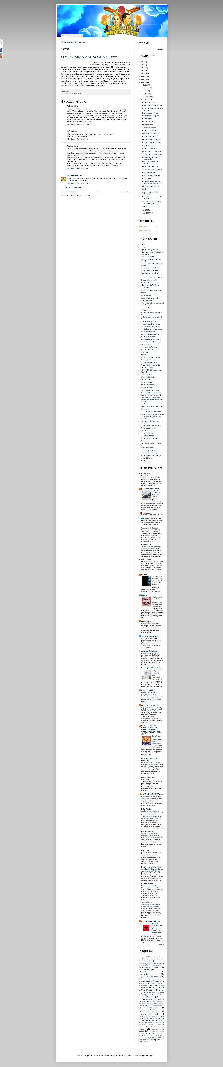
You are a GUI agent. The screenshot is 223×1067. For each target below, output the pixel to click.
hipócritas (149, 999)
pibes (159, 1024)
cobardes (158, 967)
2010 (143, 73)
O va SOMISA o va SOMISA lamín (89, 56)
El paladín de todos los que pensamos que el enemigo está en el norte (152, 399)
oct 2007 (146, 91)
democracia (142, 983)
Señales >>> (145, 595)
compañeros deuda (145, 977)
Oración (143, 293)
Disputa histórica (146, 458)
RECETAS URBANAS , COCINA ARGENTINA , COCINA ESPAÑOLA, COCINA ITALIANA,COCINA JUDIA (151, 730)
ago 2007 (146, 97)
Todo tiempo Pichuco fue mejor (153, 169)
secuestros (158, 1035)
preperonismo (156, 1029)
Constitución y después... (151, 116)
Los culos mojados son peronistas (152, 414)
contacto (78, 36)
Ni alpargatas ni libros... (150, 113)
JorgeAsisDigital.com (149, 651)
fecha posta (73, 93)
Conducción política (147, 387)
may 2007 (146, 213)
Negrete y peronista (147, 349)
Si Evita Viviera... (148, 122)
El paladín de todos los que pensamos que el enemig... (152, 182)
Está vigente (146, 178)
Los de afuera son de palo (151, 151)
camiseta (161, 963)
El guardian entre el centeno (150, 298)
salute (150, 1035)
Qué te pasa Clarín (148, 831)
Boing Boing (145, 474)
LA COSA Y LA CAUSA (149, 705)
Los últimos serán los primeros (151, 342)
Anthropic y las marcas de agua (151, 547)
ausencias (153, 959)
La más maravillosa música (150, 324)
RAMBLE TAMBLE (148, 690)
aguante (148, 956)
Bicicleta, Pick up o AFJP (149, 270)
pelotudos (142, 1024)
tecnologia (151, 1037)
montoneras (142, 1014)
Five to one (144, 409)
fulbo (163, 995)
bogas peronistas (145, 961)
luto (148, 1010)
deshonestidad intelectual (150, 921)
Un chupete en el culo (148, 360)
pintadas (141, 1027)
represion (152, 1033)
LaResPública (146, 809)
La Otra (144, 574)
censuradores (157, 965)
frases (149, 995)
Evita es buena (147, 125)
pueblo (141, 1031)
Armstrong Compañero (149, 377)
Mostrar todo (161, 944)
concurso (142, 979)
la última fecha (146, 623)
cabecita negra (151, 963)
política (159, 1027)
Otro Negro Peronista (149, 133)
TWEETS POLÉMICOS (148, 515)
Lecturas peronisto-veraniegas (150, 1007)
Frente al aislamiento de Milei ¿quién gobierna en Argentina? (156, 494)
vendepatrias (155, 1040)
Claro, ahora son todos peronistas (152, 277)
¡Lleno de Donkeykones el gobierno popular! (151, 202)
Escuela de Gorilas (147, 367)
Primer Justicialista (147, 448)
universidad (142, 1040)
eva (160, 987)
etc (153, 987)
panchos (160, 1020)
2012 (143, 68)
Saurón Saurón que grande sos (152, 329)
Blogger (150, 1055)
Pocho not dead (146, 300)
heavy (160, 997)
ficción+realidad (148, 993)
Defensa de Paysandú (150, 130)
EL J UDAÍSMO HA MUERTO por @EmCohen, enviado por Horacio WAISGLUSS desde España (151, 709)
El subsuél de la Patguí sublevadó (150, 158)
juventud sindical (157, 1005)
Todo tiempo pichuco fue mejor (151, 395)
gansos (143, 997)
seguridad (141, 1037)
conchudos (157, 977)
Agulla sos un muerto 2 (149, 450)
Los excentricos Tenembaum (151, 290)
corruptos (158, 981)
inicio (64, 36)
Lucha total (144, 430)
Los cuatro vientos (147, 382)
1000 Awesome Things (149, 636)
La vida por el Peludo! (150, 166)
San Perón (146, 206)
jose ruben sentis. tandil (150, 489)
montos (156, 1014)
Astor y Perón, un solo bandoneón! (150, 193)
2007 (143, 82)
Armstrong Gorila (146, 374)
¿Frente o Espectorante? (151, 186)
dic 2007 (146, 85)
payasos (158, 1022)
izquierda (142, 1001)
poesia (150, 1027)
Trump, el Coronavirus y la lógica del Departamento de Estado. (157, 926)
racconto (162, 1031)
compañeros (146, 974)
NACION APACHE (147, 884)
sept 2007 (146, 94)
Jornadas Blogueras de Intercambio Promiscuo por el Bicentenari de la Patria (151, 1003)
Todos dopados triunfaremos (151, 392)
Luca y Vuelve (145, 344)
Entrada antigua (125, 192)
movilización (143, 1016)
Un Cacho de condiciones (151, 142)
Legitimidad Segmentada (149, 250)
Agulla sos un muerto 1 (149, 453)
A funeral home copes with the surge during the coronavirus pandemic (150, 906)
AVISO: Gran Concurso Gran (152, 105)
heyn (140, 999)
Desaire (143, 460)
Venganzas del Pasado (149, 528)
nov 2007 (146, 88)
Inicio (98, 192)
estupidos (144, 987)
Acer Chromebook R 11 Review (151, 871)
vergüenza (142, 1042)
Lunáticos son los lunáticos (151, 139)
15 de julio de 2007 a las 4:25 (77, 183)
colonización (144, 970)
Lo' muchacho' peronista (149, 438)
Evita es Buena (146, 379)
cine (140, 967)
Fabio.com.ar (146, 559)
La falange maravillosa (149, 321)
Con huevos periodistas (149, 362)
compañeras (143, 972)
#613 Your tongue (147, 638)
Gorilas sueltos (146, 295)
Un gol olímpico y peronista (150, 365)
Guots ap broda (146, 287)
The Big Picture (147, 902)
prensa (141, 1029)
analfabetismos (143, 959)
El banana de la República (150, 285)
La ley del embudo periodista (151, 357)
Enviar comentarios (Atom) (80, 195)
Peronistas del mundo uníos (150, 326)
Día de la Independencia (151, 175)
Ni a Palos (145, 850)
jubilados (147, 1005)
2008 (143, 79)
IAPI (142, 441)
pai (153, 1020)
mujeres (154, 1016)
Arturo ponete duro (147, 256)
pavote (150, 1022)
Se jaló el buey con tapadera (151, 411)
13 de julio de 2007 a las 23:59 (78, 124)
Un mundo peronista (148, 428)
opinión (145, 1020)
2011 (143, 70)
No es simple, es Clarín (149, 280)
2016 (143, 62)
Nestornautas (146, 513)
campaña (144, 965)
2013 (143, 65)
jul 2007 (146, 100)
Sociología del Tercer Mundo (151, 668)
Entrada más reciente (68, 192)
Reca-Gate (144, 352)
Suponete (144, 310)
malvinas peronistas (157, 1010)
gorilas (80, 93)
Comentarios (146, 231)
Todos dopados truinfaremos (152, 154)
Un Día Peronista (73, 175)
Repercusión (145, 307)
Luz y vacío (156, 576)
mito (158, 1012)
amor (158, 956)
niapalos (152, 1018)
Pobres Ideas (146, 621)
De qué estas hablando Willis (151, 339)
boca (160, 959)
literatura (141, 1010)
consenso (156, 979)
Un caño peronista (147, 282)
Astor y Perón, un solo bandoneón (152, 406)
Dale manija (65, 91)
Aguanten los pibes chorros (150, 268)
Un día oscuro (147, 119)
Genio (144, 189)
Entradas (145, 227)
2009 (143, 76)
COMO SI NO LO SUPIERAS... (152, 794)
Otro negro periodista (148, 385)
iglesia (159, 999)
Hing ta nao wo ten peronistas (151, 455)
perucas (151, 1024)
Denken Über (146, 545)
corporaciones (144, 981)
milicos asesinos (145, 1012)
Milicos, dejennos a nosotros (151, 425)
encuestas (161, 985)
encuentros (152, 985)
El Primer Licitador (148, 172)
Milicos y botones (147, 433)
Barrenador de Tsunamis (149, 347)
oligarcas (161, 1018)
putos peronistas (153, 1031)
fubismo (156, 995)
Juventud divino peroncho (150, 334)
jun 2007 (146, 210)
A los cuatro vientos (149, 128)
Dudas (143, 247)
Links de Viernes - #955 (149, 561)
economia (142, 985)
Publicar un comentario (72, 187)
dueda (160, 983)
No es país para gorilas (149, 331)
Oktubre (143, 355)
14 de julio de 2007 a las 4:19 (77, 139)
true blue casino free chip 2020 (151, 852)
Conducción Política (149, 148)
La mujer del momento (150, 136)
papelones (141, 1022)
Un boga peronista (148, 102)
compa (159, 969)
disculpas (152, 983)
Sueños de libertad (147, 436)
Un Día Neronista (148, 145)
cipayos (147, 967)
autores (71, 36)
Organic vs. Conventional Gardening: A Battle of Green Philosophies (150, 835)
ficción (161, 990)
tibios (159, 1037)
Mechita (143, 244)
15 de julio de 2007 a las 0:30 (77, 168)
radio (143, 1033)
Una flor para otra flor (148, 337)
